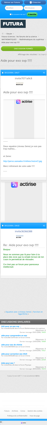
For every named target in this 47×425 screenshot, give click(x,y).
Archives (15, 411)
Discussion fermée (23, 49)
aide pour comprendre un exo (14, 335)
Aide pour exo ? (8, 363)
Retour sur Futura (12, 2)
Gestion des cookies (35, 411)
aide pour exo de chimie (11, 344)
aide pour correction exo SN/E (14, 354)
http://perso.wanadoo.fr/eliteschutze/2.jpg (22, 161)
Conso (22, 411)
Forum (9, 34)
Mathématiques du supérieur (31, 39)
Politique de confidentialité (17, 416)
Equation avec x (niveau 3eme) (18, 312)
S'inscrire (35, 2)
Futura (6, 411)
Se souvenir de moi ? (18, 14)
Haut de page (35, 416)
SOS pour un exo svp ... (11, 326)
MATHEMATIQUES (9, 39)
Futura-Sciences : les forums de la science (19, 36)
